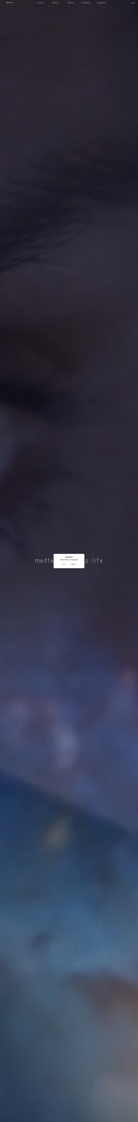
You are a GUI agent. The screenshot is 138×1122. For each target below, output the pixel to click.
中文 (64, 564)
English (73, 564)
